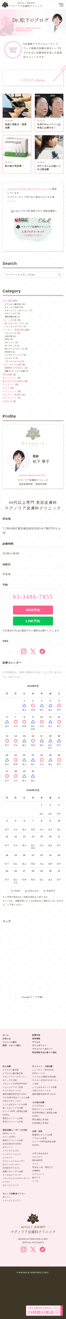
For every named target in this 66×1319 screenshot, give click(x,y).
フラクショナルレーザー (14, 1161)
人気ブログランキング (38, 189)
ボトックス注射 (12, 307)
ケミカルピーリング (12, 1175)
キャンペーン (10, 377)
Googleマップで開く (33, 997)
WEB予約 (33, 610)
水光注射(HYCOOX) (12, 1144)
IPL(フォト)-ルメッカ (14, 349)
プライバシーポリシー (42, 1049)
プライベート (10, 398)
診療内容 (36, 1035)
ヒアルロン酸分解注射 (13, 1073)
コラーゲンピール (13, 361)
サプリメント (10, 391)
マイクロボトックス (12, 1090)
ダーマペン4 (10, 346)
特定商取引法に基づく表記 (44, 1052)
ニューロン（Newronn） (43, 1070)
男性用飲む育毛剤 (40, 1119)
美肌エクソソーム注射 (13, 1118)
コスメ (6, 388)
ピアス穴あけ (38, 1106)
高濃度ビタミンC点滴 (42, 1135)
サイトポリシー (39, 1045)
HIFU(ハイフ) (9, 1133)
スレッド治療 (10, 320)
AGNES (8, 352)
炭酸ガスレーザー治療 (15, 371)
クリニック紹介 (10, 1042)
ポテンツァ (10, 342)
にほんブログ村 (15, 189)
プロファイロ (11, 313)
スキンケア (37, 1157)
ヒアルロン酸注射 (13, 304)
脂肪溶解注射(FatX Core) (14, 1094)
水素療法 (36, 1171)
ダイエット (8, 384)
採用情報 (36, 1038)
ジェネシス (10, 358)
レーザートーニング (14, 355)
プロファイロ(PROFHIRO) (15, 1084)
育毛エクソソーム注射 (13, 1122)
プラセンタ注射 (39, 1138)
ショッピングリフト (14, 326)
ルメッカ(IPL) (9, 1137)
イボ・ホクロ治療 (12, 364)
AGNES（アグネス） (14, 368)
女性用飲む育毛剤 (40, 1123)
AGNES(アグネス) (11, 1168)
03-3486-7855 (33, 597)
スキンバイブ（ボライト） (17, 310)
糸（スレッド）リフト (15, 323)
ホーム (6, 1035)
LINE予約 (33, 621)
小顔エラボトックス (12, 1101)
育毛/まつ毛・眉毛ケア (42, 1167)
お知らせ (7, 401)
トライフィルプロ (11, 1151)
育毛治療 (7, 374)
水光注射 (9, 336)
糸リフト (7, 1197)
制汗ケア (36, 1178)
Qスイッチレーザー (11, 1164)
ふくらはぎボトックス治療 (15, 1104)
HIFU (7, 339)
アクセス (36, 1042)
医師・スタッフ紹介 (12, 1045)
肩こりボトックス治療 (13, 1108)
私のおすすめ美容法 (13, 381)
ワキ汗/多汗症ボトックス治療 (16, 1097)
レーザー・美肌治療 (13, 329)
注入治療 (7, 300)
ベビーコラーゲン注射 (13, 1087)
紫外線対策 (37, 1160)
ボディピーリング (11, 1185)
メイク (35, 1164)
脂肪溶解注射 (11, 317)
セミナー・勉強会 (12, 394)
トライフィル (11, 333)
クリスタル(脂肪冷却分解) (44, 1077)
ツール (35, 1181)
